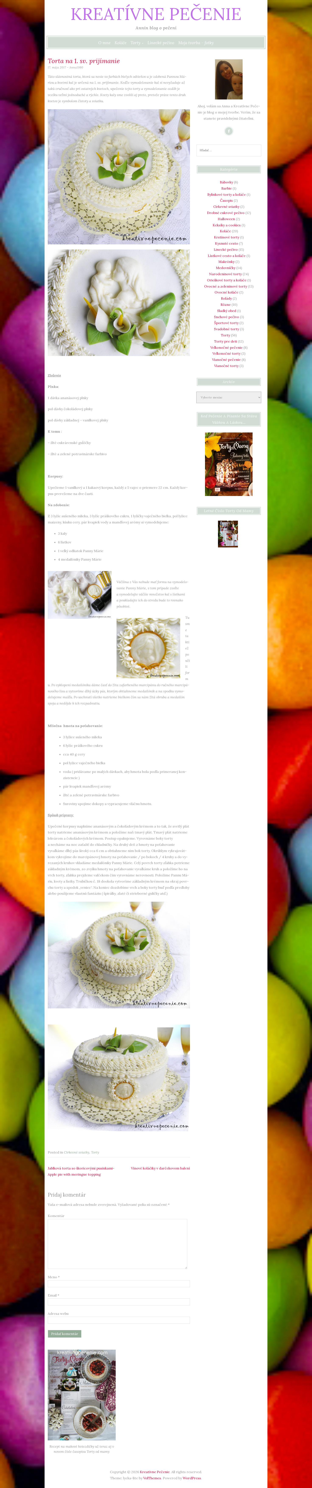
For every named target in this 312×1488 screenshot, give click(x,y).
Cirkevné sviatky (76, 1152)
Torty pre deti (225, 341)
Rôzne (226, 304)
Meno (54, 1277)
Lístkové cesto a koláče (227, 256)
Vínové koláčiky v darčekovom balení (160, 1168)
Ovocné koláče (226, 292)
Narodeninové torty (225, 274)
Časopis (226, 200)
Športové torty (226, 323)
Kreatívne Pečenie (156, 14)
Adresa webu (58, 1313)
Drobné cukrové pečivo (226, 213)
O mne (104, 42)
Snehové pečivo (226, 317)
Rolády (226, 298)
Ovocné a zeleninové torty (225, 286)
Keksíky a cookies (227, 225)
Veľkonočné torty (226, 353)
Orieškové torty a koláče (226, 280)
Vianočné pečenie (226, 359)
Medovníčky (225, 268)
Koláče (120, 42)
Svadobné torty (226, 329)
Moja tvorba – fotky (196, 42)
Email (53, 1295)
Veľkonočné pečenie (226, 347)
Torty (136, 42)
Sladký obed (226, 311)
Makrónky (226, 261)
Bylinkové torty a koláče (226, 194)
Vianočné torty (226, 366)
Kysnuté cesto (226, 243)
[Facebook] (229, 131)
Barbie (226, 188)
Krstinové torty (226, 237)
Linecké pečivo (161, 42)
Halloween (226, 219)
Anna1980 (76, 67)
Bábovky (226, 182)
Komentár (56, 1216)
